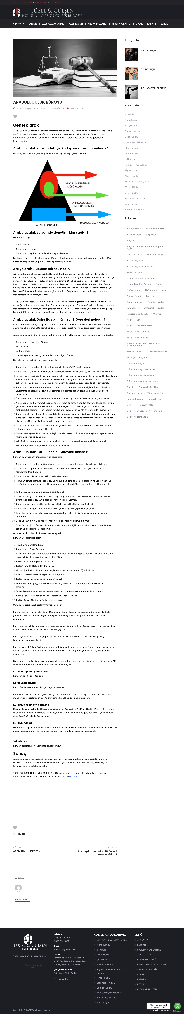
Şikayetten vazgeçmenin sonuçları (144, 411)
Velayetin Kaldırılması (137, 337)
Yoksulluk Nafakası (157, 351)
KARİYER (151, 23)
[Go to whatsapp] (177, 1006)
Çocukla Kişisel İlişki (148, 387)
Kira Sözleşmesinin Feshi (139, 266)
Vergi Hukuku (131, 204)
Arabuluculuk (76, 108)
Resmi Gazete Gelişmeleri (137, 181)
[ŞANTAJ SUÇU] (131, 54)
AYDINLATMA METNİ (147, 989)
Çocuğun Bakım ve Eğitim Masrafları (145, 393)
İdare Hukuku (131, 148)
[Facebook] (55, 983)
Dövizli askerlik (134, 254)
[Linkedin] (59, 983)
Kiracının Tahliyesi (156, 254)
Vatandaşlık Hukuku (135, 198)
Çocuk (130, 387)
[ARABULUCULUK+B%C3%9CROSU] (36, 833)
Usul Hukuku (131, 193)
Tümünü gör (103, 1002)
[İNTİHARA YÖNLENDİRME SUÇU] (131, 92)
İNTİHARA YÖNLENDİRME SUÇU (153, 90)
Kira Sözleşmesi (135, 260)
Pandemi (150, 296)
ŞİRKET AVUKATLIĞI (121, 23)
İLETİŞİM (164, 23)
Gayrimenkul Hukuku (135, 142)
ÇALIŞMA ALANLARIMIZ (53, 23)
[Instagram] (62, 983)
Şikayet (130, 405)
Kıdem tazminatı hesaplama (141, 278)
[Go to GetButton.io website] (177, 1011)
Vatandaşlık (133, 308)
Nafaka (159, 284)
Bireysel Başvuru (133, 125)
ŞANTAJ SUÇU (148, 50)
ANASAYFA (18, 23)
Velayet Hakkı (133, 320)
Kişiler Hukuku (132, 170)
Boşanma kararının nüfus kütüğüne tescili (145, 247)
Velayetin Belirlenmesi (138, 331)
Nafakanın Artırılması (155, 290)
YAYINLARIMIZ (76, 23)
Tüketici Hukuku (133, 187)
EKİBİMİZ (33, 23)
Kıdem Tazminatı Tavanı (139, 284)
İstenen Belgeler (135, 399)
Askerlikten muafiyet (156, 228)
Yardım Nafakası (135, 351)
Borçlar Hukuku (132, 131)
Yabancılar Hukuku (134, 209)
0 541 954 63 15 (56, 3)
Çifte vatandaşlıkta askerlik (140, 375)
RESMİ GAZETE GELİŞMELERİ (151, 964)
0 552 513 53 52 (41, 3)
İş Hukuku (130, 159)
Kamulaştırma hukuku (136, 165)
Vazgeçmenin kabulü (137, 314)
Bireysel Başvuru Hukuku (109, 992)
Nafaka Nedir (133, 290)
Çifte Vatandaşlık (135, 363)
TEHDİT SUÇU (148, 69)
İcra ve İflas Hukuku (106, 997)
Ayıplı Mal (151, 234)
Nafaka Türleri (134, 296)
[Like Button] (15, 116)
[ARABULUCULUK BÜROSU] (30, 833)
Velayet (157, 314)
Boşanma (131, 240)
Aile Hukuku (131, 114)
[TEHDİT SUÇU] (131, 73)
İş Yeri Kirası (155, 399)
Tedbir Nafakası (134, 302)
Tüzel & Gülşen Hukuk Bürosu (31, 108)
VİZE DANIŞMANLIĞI (97, 23)
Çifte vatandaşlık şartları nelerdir (143, 381)
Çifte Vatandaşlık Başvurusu (141, 369)
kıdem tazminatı (135, 272)
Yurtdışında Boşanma (138, 357)
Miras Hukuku (132, 176)
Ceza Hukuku (131, 137)
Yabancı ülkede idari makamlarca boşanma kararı (143, 344)
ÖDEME (139, 23)
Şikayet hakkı (146, 405)
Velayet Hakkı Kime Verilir (139, 325)
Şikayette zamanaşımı (138, 417)
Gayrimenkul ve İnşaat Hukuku (112, 940)
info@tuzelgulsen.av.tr (23, 3)
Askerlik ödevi (134, 234)
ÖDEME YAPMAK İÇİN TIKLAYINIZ (34, 966)
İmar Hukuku (131, 153)
